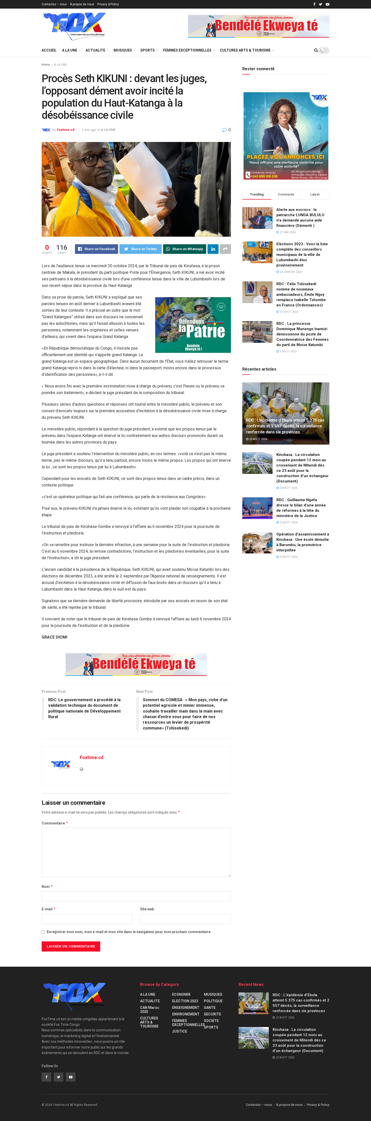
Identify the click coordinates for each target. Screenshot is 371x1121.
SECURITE (212, 1014)
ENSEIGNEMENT (185, 1008)
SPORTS (147, 50)
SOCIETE (211, 1021)
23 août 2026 (257, 439)
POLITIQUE (213, 1001)
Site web (147, 909)
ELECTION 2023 (185, 1001)
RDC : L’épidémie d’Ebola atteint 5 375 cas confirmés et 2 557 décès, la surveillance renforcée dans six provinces (285, 426)
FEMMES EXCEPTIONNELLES (187, 50)
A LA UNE (69, 50)
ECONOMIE (181, 994)
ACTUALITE (95, 50)
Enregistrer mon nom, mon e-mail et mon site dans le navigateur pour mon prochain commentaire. (129, 932)
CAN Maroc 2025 (149, 1010)
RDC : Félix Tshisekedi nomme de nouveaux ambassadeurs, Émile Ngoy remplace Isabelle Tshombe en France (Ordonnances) (301, 294)
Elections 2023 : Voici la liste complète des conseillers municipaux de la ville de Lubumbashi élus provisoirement (302, 254)
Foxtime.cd (65, 130)
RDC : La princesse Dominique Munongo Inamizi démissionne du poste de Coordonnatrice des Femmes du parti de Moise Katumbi (302, 334)
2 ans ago (89, 130)
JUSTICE (179, 1031)
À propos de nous (82, 4)
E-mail (49, 909)
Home (46, 64)
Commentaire (55, 823)
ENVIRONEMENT (186, 1014)
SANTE (210, 1008)
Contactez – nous (54, 4)
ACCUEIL (49, 50)
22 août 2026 (288, 556)
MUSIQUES (123, 50)
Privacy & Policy (108, 4)
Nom (47, 886)
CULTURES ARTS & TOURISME (245, 50)
